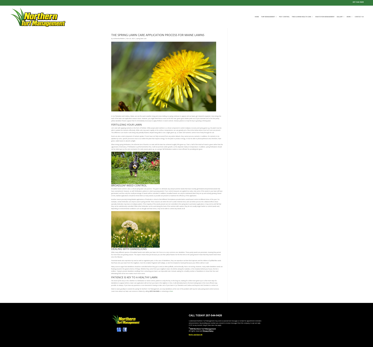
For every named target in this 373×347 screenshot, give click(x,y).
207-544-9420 (358, 2)
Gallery (340, 17)
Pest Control (284, 17)
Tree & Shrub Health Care (301, 17)
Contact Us (359, 17)
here (171, 291)
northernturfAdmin (119, 38)
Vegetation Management (325, 17)
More (349, 17)
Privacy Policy (208, 331)
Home (257, 17)
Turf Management (268, 17)
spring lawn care (141, 38)
